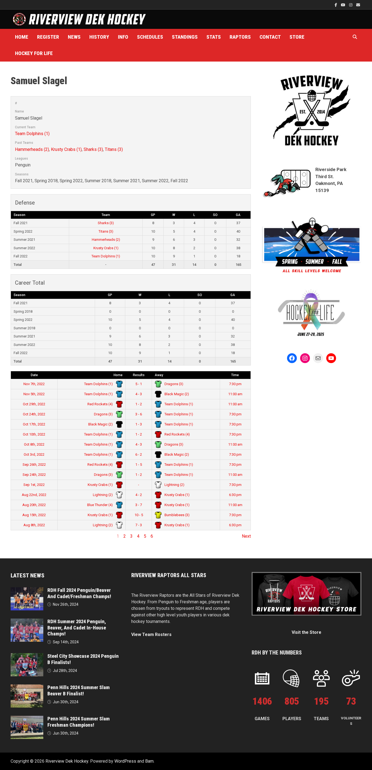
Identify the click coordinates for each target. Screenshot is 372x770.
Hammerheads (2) (32, 149)
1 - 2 (138, 404)
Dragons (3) (173, 384)
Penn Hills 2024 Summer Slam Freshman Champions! (78, 722)
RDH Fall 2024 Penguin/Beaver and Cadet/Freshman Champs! (79, 593)
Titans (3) (114, 149)
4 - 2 (138, 495)
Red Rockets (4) (100, 404)
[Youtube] (344, 4)
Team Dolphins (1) (32, 133)
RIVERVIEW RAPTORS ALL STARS (168, 575)
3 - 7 (138, 505)
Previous (19, 536)
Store (296, 37)
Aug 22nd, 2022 (34, 495)
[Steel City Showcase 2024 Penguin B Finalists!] (27, 656)
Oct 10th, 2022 (34, 434)
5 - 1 (138, 384)
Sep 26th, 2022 (34, 464)
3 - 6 (138, 414)
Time (235, 375)
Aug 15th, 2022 (34, 515)
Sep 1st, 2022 (34, 485)
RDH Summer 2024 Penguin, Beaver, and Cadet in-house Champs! (76, 628)
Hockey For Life (34, 53)
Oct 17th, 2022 (34, 424)
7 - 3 (138, 525)
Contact (270, 37)
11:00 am (235, 394)
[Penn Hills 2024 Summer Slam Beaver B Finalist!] (27, 687)
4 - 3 (138, 394)
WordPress (125, 761)
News (74, 37)
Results (139, 375)
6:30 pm (235, 495)
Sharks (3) (93, 149)
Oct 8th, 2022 (34, 444)
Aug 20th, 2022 (34, 505)
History (99, 37)
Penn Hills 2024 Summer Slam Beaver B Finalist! (78, 690)
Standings (185, 37)
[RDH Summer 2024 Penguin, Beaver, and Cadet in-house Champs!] (27, 621)
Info (123, 37)
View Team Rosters (151, 634)
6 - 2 (138, 454)
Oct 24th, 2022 (34, 414)
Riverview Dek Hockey (66, 761)
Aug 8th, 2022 (34, 525)
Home (21, 37)
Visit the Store (306, 632)
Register (48, 37)
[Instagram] (351, 4)
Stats (213, 37)
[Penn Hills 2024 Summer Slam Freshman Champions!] (27, 719)
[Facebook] (336, 4)
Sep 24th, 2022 (34, 475)
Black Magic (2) (176, 394)
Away (159, 375)
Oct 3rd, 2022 (34, 454)
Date (34, 375)
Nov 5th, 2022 (34, 394)
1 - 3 (138, 424)
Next (246, 536)
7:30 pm (235, 384)
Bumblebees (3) (177, 515)
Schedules (150, 37)
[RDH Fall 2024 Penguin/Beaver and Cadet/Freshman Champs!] (27, 590)
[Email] (358, 4)
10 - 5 (139, 515)
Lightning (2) (174, 485)
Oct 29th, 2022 (34, 404)
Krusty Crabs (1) (66, 149)
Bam (149, 761)
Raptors (240, 37)
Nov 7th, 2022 (34, 384)
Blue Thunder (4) (100, 505)
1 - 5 (138, 464)
